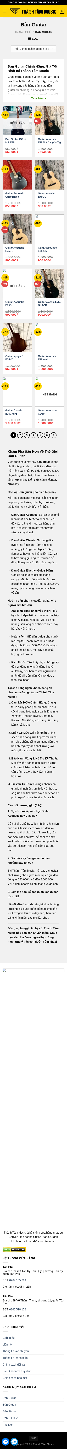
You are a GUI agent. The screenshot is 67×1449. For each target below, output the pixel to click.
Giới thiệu (9, 1337)
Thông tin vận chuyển (16, 1351)
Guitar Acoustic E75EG (14, 249)
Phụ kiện (8, 1424)
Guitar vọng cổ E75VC (14, 358)
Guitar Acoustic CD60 (47, 412)
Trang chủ (23, 32)
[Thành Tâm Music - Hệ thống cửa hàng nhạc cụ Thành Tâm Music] (33, 11)
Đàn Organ (9, 1404)
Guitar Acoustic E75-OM (47, 249)
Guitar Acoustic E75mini (47, 358)
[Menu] (5, 11)
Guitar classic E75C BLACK (50, 303)
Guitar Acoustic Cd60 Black (14, 195)
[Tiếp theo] (54, 435)
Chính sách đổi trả (14, 1364)
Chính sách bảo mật (15, 1377)
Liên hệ (7, 1344)
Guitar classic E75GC (46, 195)
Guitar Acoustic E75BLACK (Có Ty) (49, 141)
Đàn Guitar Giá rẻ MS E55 (15, 141)
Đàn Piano (9, 1411)
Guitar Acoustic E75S (14, 303)
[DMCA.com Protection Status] (14, 1249)
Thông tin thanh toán (15, 1357)
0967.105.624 (17, 1280)
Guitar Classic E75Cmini (13, 412)
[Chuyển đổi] (63, 1398)
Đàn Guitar (9, 1397)
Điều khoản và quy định (17, 1371)
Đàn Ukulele (10, 1418)
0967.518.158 (17, 1309)
